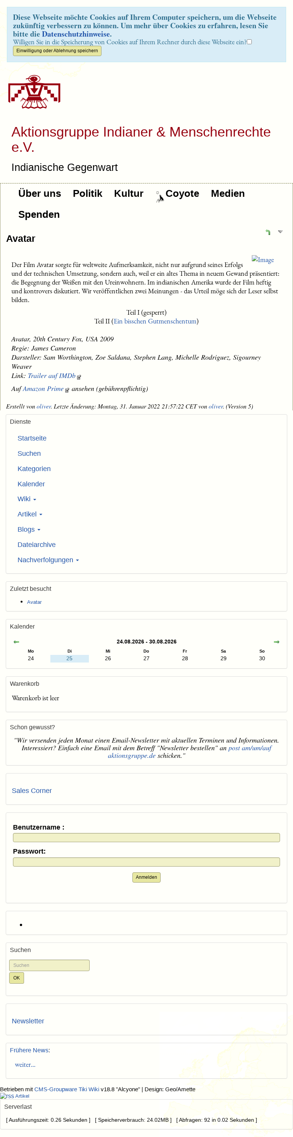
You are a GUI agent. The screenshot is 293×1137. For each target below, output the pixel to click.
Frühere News (29, 1050)
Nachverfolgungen (46, 560)
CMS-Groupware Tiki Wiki (67, 1089)
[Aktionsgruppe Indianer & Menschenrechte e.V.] (31, 91)
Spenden (39, 214)
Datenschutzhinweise (76, 33)
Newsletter (28, 1021)
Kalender (31, 484)
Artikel (28, 514)
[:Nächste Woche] (276, 642)
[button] (267, 232)
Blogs (27, 529)
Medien (228, 193)
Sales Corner (32, 790)
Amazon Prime (43, 388)
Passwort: (29, 851)
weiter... (23, 1064)
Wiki (25, 499)
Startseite (32, 438)
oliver (44, 406)
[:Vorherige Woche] (16, 642)
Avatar (20, 238)
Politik (87, 193)
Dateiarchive (37, 544)
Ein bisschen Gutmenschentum (155, 321)
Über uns (39, 193)
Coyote (182, 193)
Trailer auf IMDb (52, 375)
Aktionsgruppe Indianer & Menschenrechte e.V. (141, 139)
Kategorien (34, 469)
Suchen (29, 453)
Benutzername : (38, 827)
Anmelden (146, 877)
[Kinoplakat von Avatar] (263, 259)
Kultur (128, 193)
